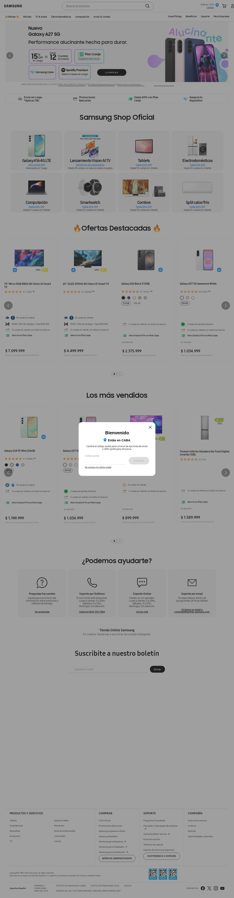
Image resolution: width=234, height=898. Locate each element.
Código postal (92, 455)
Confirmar (139, 460)
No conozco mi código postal (98, 467)
